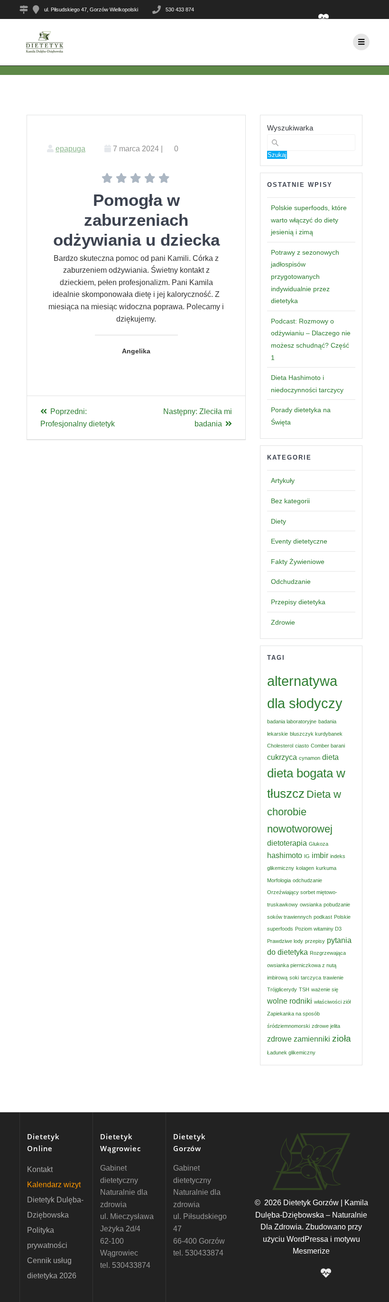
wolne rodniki (289, 1001)
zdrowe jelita (326, 1026)
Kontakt (40, 1169)
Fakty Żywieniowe (297, 561)
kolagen (305, 868)
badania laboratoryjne (291, 721)
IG (307, 856)
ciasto (302, 745)
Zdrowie (283, 622)
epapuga (70, 149)
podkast (323, 917)
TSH (304, 989)
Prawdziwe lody (285, 941)
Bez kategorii (290, 501)
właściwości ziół (332, 1002)
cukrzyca (282, 757)
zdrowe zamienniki (298, 1039)
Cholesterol (280, 745)
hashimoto (284, 855)
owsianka (311, 904)
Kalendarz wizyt (54, 1185)
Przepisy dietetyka (298, 602)
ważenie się (324, 989)
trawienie (333, 977)
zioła (341, 1038)
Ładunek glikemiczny (291, 1052)
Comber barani (328, 745)
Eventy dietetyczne (299, 541)
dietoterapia (287, 843)
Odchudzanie (291, 581)
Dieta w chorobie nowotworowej (304, 811)
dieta (330, 757)
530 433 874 (180, 9)
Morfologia (279, 880)
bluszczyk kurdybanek (316, 734)
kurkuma (326, 868)
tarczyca (311, 977)
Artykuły (283, 480)
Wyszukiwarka (290, 128)
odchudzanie (307, 880)
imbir (320, 855)
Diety (278, 521)
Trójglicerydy (282, 989)
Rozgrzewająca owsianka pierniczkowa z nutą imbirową (306, 965)
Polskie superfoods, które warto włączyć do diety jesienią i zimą (309, 220)
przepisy (315, 941)
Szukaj (277, 154)
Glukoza (318, 844)
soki (294, 977)
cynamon (309, 758)
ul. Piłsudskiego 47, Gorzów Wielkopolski (91, 9)
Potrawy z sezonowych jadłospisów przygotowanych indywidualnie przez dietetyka (305, 277)
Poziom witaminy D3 (318, 929)
